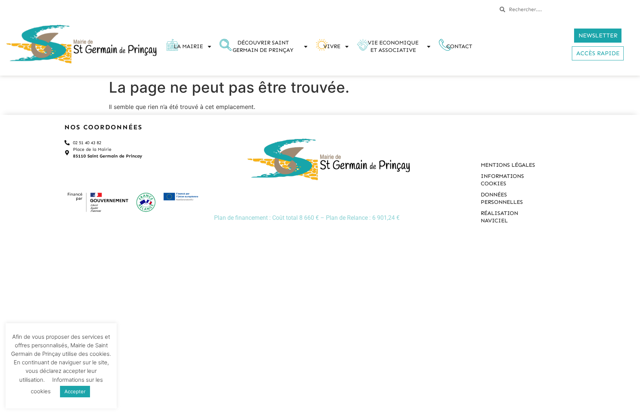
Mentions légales (508, 165)
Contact (459, 46)
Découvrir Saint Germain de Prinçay (263, 46)
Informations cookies (502, 180)
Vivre (331, 46)
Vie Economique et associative (393, 46)
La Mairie (188, 46)
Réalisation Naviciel (499, 217)
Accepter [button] (75, 391)
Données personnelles (502, 198)
